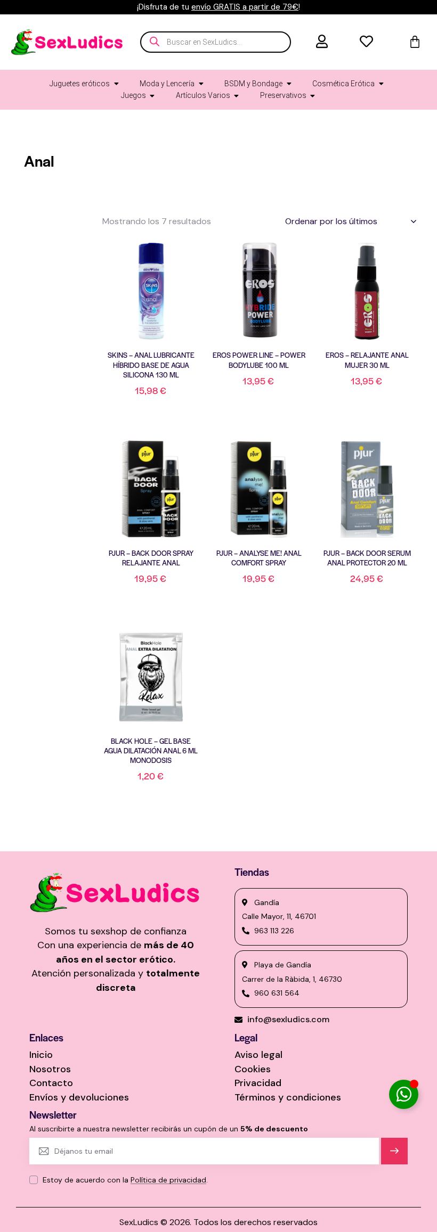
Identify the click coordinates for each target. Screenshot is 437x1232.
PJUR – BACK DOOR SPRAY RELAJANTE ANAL (151, 558)
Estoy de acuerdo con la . (125, 1180)
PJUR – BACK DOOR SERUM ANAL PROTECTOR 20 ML (367, 558)
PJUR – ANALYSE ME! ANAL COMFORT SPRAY (259, 558)
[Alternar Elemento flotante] (403, 1094)
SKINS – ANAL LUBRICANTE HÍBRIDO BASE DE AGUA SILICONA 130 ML (151, 364)
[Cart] (414, 42)
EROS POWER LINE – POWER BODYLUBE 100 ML (259, 359)
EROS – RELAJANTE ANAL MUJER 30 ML (367, 359)
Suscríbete (395, 1155)
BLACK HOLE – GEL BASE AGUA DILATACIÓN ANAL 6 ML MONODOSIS (151, 750)
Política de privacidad (168, 1180)
